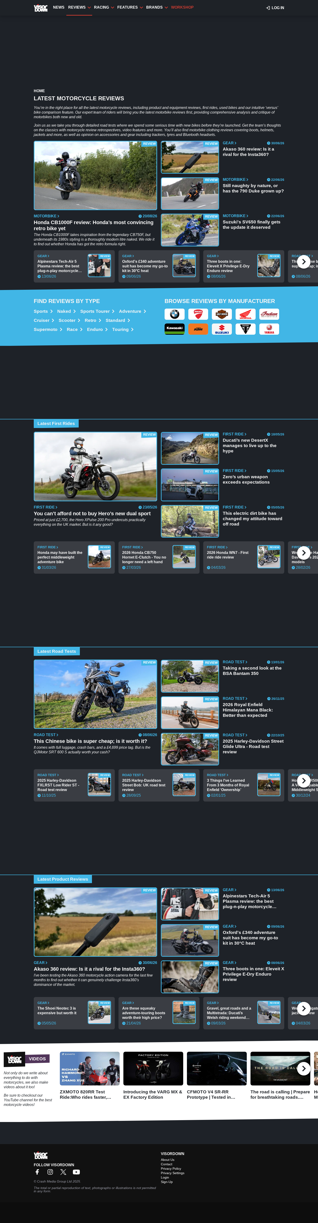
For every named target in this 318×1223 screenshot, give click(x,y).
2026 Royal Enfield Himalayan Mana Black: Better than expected (248, 710)
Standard (115, 320)
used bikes (228, 108)
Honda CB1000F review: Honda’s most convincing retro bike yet (93, 225)
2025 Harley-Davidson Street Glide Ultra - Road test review (253, 746)
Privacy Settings (172, 1173)
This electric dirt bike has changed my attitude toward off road (252, 518)
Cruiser (41, 320)
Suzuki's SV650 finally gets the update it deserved (252, 224)
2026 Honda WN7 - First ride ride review (227, 555)
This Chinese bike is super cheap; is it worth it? (90, 741)
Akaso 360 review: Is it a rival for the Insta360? (248, 152)
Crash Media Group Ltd (54, 1181)
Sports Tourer (95, 311)
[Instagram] (51, 1174)
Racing (101, 7)
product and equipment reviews (175, 108)
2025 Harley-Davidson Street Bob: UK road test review (143, 785)
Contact (166, 1164)
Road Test (45, 735)
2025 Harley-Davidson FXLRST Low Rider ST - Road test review (58, 785)
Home (39, 91)
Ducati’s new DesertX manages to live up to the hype (250, 445)
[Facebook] (38, 1174)
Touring (120, 329)
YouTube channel (18, 1100)
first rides (210, 108)
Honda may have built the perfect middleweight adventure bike (59, 557)
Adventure (130, 311)
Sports (41, 311)
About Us (167, 1159)
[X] (64, 1174)
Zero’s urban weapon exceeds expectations (246, 479)
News (58, 7)
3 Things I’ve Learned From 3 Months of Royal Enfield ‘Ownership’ (228, 785)
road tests (108, 125)
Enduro (95, 329)
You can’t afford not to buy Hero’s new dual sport (92, 513)
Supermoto (46, 329)
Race (72, 329)
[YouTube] (77, 1174)
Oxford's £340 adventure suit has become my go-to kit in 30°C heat (145, 266)
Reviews (77, 7)
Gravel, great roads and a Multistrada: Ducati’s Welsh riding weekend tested (229, 1013)
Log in (278, 8)
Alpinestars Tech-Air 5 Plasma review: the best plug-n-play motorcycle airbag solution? (58, 266)
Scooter (67, 320)
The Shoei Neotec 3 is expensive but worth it (56, 1010)
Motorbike (45, 216)
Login (165, 1177)
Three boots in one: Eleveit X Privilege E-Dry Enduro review (228, 266)
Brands (154, 7)
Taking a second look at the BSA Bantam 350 (252, 671)
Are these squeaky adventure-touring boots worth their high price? (143, 1013)
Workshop (182, 7)
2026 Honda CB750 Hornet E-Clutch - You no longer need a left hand (144, 557)
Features (127, 7)
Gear (228, 143)
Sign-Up (167, 1181)
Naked (64, 311)
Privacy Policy (171, 1168)
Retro (90, 320)
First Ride (44, 507)
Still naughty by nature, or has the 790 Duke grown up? (253, 188)
